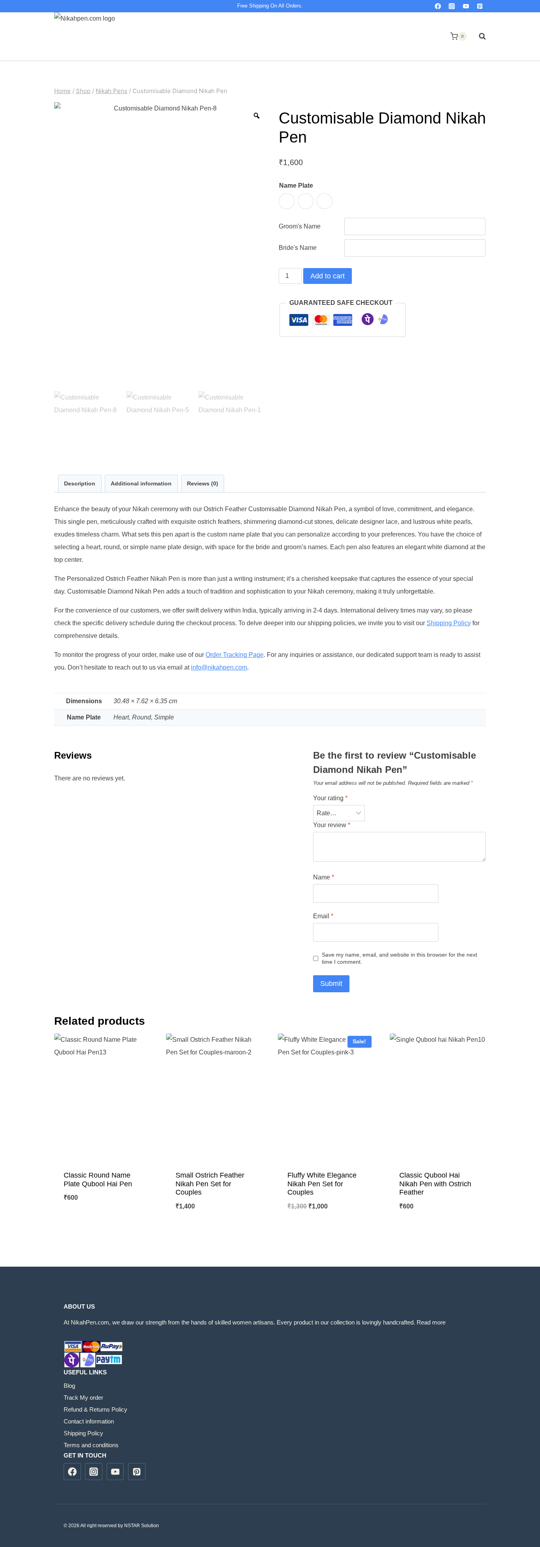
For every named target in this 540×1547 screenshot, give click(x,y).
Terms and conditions (91, 1445)
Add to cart (327, 276)
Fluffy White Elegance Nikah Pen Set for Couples (322, 1183)
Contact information (89, 1421)
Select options (102, 1224)
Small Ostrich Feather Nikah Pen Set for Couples (210, 1183)
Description (79, 483)
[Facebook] (438, 6)
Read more (431, 1322)
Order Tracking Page (235, 654)
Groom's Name (300, 226)
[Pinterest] (480, 6)
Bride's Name (298, 247)
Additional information (141, 483)
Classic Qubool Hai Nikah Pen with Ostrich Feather (435, 1183)
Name (323, 877)
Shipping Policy (449, 623)
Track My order (83, 1397)
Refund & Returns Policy (95, 1409)
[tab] (80, 484)
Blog (69, 1385)
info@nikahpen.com (219, 667)
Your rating (330, 798)
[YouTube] (466, 6)
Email (323, 916)
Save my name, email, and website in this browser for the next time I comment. (399, 958)
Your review (331, 825)
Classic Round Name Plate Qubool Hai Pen (98, 1179)
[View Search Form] (478, 36)
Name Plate (296, 185)
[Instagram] (452, 6)
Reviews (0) (202, 483)
